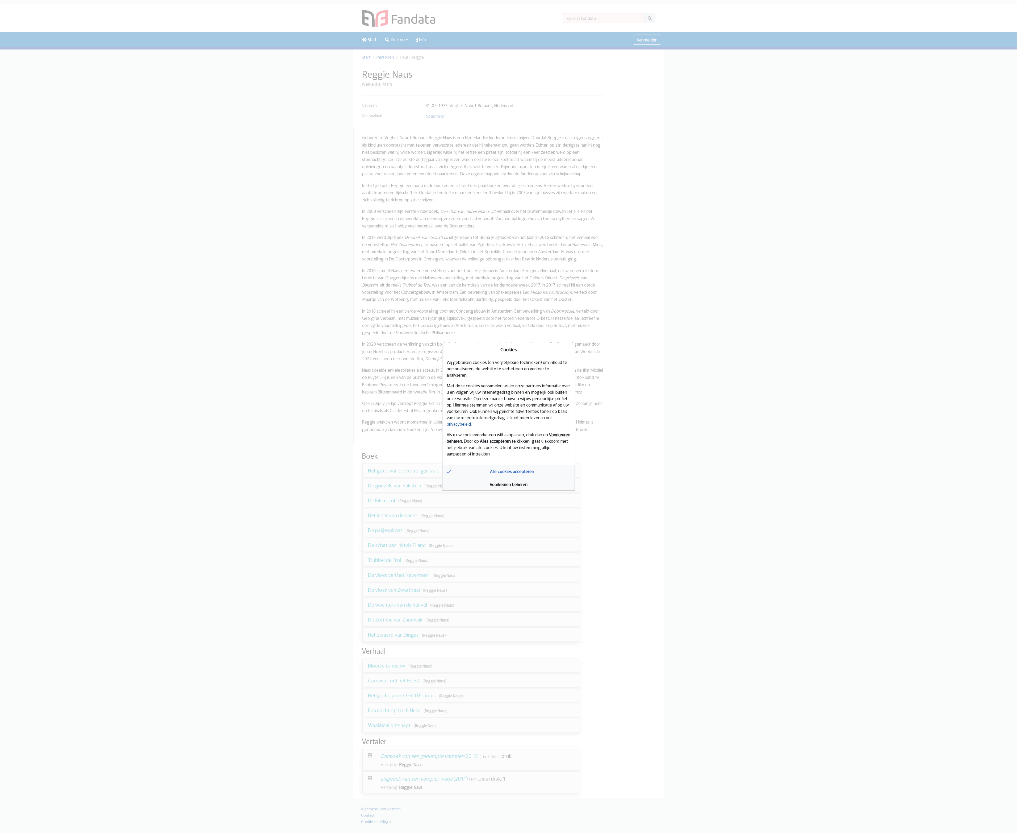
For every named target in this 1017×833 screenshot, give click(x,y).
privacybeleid (459, 424)
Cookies (508, 349)
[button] (508, 471)
